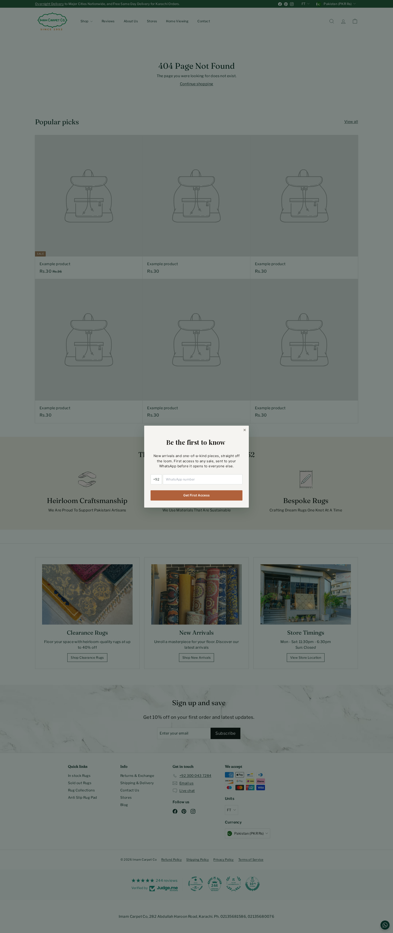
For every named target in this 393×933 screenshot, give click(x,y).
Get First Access (196, 495)
